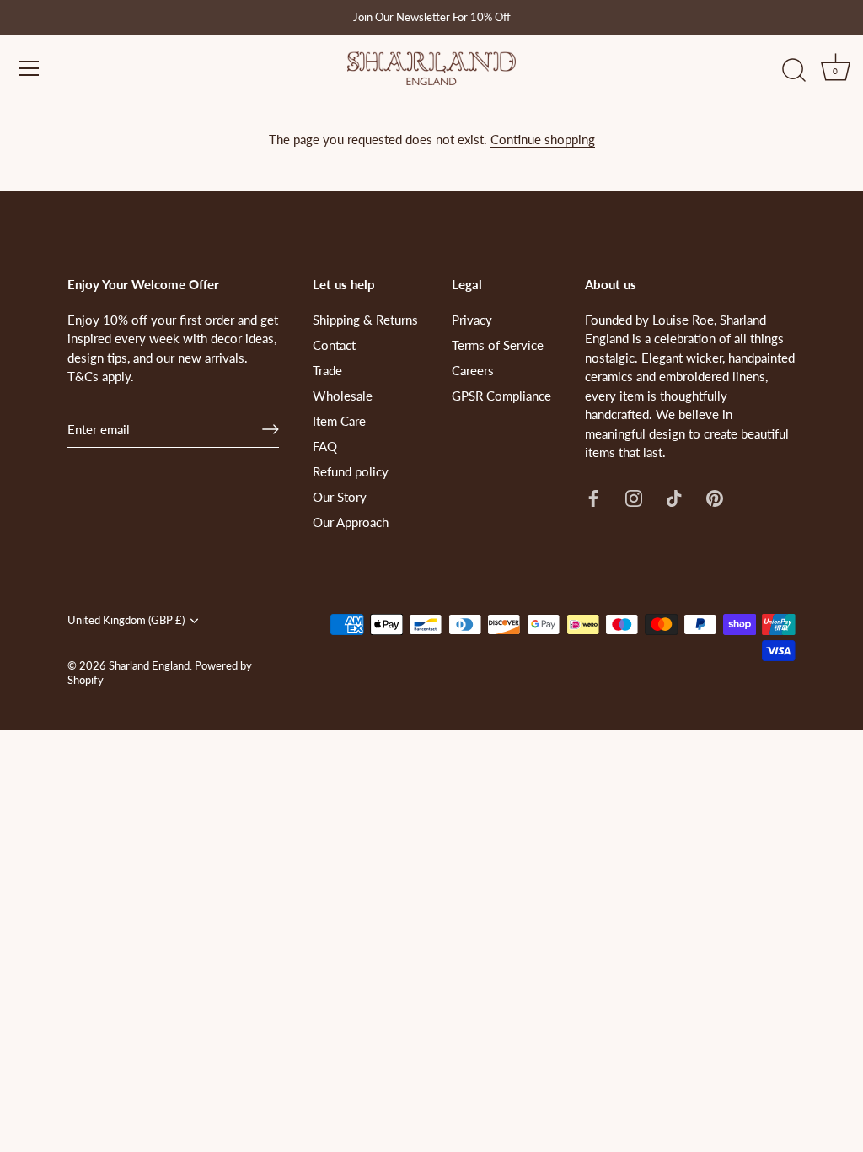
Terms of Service (498, 345)
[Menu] (29, 68)
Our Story (340, 496)
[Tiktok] (674, 496)
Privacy (472, 319)
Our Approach (351, 522)
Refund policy (351, 471)
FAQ (325, 446)
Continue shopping (542, 139)
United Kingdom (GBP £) (126, 620)
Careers (473, 370)
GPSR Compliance (501, 395)
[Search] (793, 70)
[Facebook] (593, 496)
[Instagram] (633, 496)
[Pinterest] (714, 496)
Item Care (339, 420)
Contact (334, 345)
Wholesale (343, 395)
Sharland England (149, 665)
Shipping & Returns (365, 319)
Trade (327, 370)
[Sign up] (270, 429)
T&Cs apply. (100, 376)
